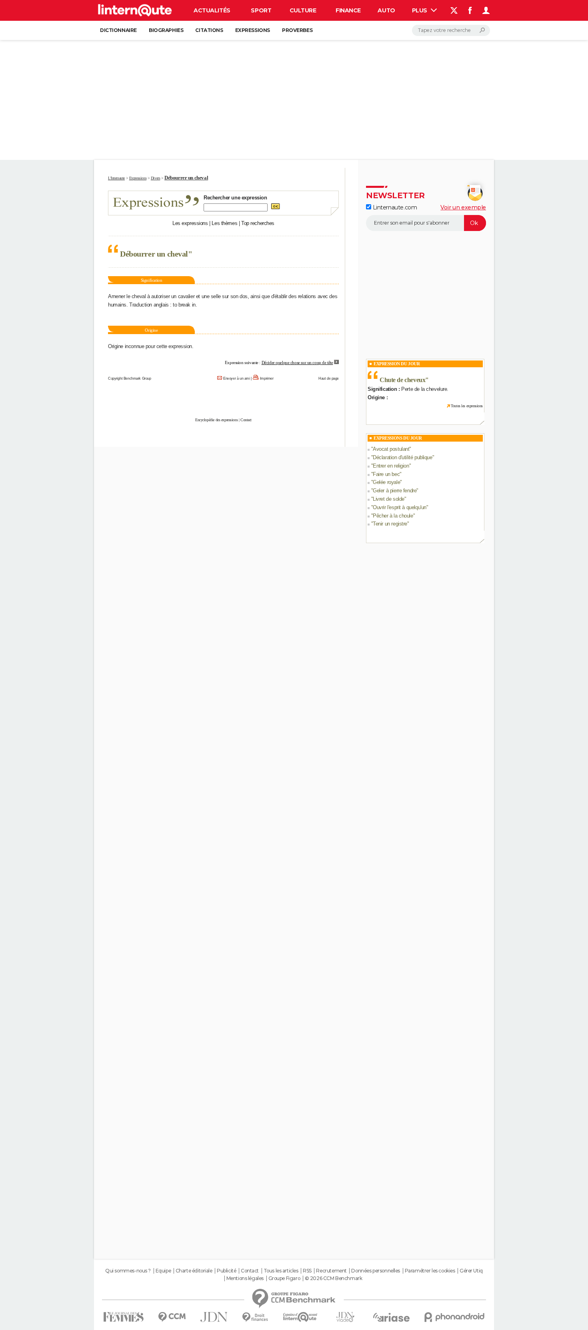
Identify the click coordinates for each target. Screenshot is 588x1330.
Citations (209, 30)
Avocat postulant (391, 449)
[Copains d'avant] (300, 1317)
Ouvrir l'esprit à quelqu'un (399, 507)
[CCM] (172, 1317)
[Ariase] (391, 1317)
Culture (303, 10)
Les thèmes (224, 223)
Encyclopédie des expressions (216, 420)
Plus (420, 10)
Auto (386, 10)
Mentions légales (245, 1278)
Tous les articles (281, 1271)
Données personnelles (375, 1271)
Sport (261, 10)
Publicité (226, 1271)
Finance (348, 10)
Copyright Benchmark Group (129, 378)
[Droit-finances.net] (255, 1317)
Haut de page (328, 378)
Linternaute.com (394, 207)
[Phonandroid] (454, 1317)
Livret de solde (388, 499)
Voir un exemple (463, 207)
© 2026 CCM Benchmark (333, 1278)
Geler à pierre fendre (394, 491)
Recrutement (331, 1271)
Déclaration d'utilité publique (402, 457)
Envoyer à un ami (236, 378)
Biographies (166, 30)
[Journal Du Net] (214, 1317)
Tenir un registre (390, 524)
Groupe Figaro (284, 1278)
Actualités (212, 10)
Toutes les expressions (467, 406)
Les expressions (190, 223)
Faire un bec (386, 474)
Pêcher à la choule (393, 516)
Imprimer (267, 378)
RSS (307, 1271)
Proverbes (297, 30)
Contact (246, 420)
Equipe (163, 1271)
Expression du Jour (397, 363)
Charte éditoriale (194, 1271)
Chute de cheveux (402, 379)
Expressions (252, 30)
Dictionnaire (118, 30)
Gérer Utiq (471, 1271)
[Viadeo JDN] (345, 1317)
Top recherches (257, 223)
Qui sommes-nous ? (128, 1271)
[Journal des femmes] (123, 1317)
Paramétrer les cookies (430, 1271)
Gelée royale (386, 482)
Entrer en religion (391, 466)
